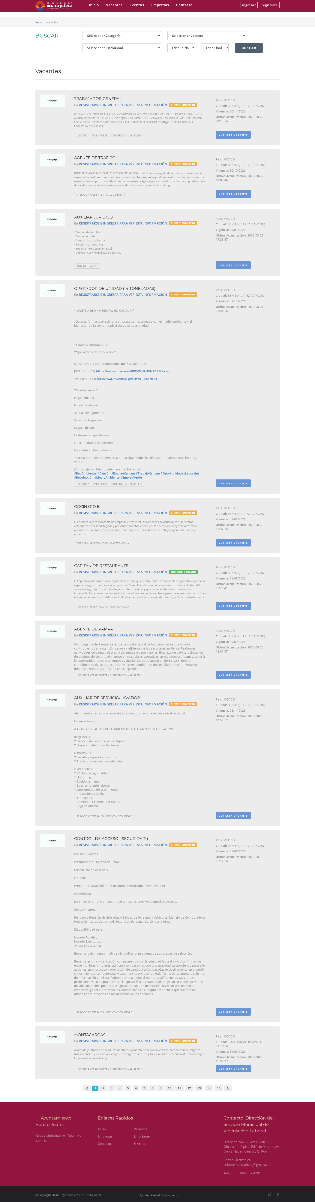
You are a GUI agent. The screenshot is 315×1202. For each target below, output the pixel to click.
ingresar (249, 5)
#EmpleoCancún (123, 473)
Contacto (184, 5)
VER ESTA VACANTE (233, 134)
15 (218, 1088)
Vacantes (114, 5)
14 (209, 1088)
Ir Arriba (140, 1143)
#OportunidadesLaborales (180, 473)
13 (199, 1088)
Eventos (137, 5)
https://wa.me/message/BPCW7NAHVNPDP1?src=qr (133, 371)
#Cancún (104, 473)
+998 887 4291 (249, 1173)
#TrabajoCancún (148, 473)
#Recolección (83, 477)
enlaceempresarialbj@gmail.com (248, 1164)
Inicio (94, 5)
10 (169, 1088)
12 (189, 1088)
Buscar (249, 48)
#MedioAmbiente (107, 477)
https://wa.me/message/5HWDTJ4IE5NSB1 (127, 379)
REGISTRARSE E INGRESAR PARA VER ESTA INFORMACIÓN (123, 105)
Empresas (160, 5)
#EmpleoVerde (131, 477)
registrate (270, 5)
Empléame (142, 1136)
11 (179, 1088)
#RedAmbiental (85, 473)
